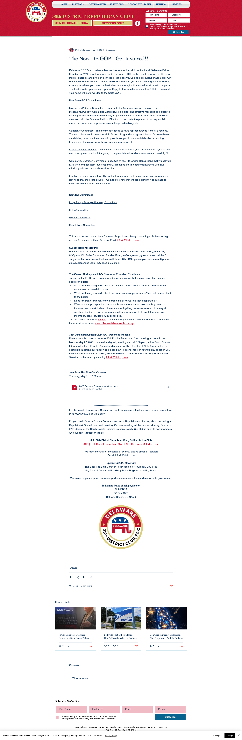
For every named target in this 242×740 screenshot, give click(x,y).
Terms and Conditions (157, 727)
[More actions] (171, 50)
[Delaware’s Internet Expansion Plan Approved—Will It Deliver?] (166, 618)
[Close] (238, 735)
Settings (216, 735)
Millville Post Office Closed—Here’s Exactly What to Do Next (120, 636)
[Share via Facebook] (70, 577)
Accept (230, 735)
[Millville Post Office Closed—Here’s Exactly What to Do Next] (121, 618)
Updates (73, 568)
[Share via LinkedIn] (84, 577)
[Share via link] (91, 577)
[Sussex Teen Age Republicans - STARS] (137, 23)
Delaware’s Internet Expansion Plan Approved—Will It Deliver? (166, 636)
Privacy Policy (140, 727)
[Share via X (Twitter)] (77, 577)
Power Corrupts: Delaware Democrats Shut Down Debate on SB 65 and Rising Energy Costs (74, 636)
